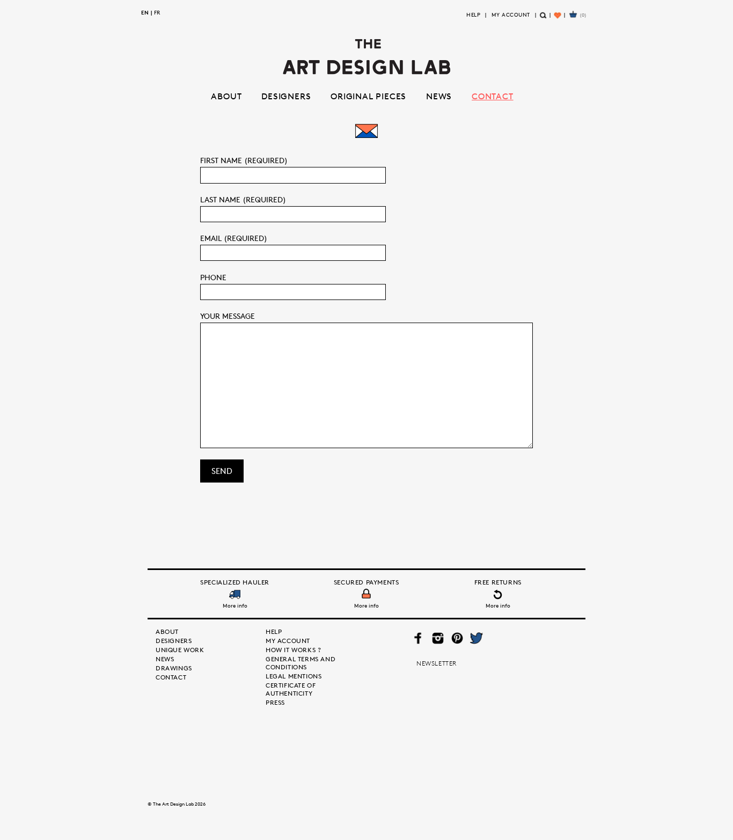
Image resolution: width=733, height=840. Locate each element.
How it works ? (293, 650)
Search (543, 19)
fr (157, 12)
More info (235, 605)
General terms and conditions (300, 663)
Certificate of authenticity (291, 689)
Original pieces (368, 96)
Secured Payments (366, 582)
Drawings (174, 668)
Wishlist (558, 19)
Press (275, 702)
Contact (493, 96)
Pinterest (457, 638)
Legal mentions (293, 676)
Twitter (476, 638)
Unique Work (180, 650)
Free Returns (498, 582)
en (145, 12)
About (226, 96)
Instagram (437, 638)
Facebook (418, 638)
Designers (286, 96)
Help (473, 14)
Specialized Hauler (234, 582)
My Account (511, 14)
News (439, 96)
